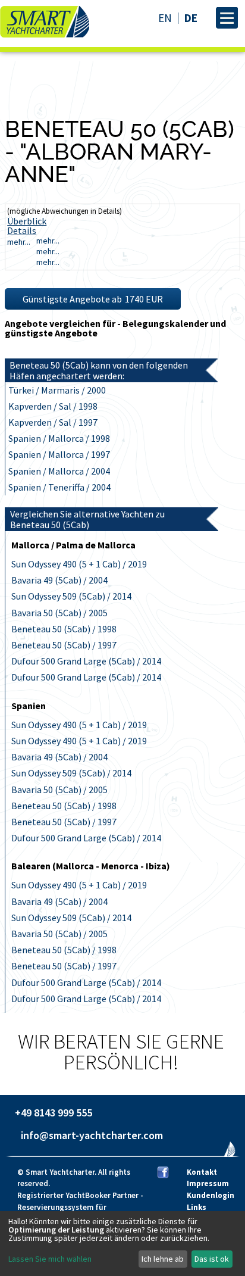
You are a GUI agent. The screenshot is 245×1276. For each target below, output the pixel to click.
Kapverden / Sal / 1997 (53, 422)
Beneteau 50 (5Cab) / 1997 (64, 645)
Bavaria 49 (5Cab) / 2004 (59, 580)
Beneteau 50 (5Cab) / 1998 (64, 629)
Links (196, 1207)
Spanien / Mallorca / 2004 (59, 471)
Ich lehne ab (163, 1258)
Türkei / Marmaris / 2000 (57, 390)
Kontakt (202, 1172)
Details (21, 230)
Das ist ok (211, 1258)
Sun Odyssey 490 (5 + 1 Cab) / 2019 (79, 564)
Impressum (208, 1183)
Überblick (26, 221)
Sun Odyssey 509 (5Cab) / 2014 (71, 596)
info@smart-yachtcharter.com (92, 1135)
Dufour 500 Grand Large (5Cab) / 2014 (86, 661)
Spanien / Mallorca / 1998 (59, 438)
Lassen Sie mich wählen (50, 1259)
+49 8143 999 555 (53, 1112)
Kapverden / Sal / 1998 (53, 406)
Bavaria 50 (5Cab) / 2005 (59, 613)
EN (165, 18)
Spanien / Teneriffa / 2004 (59, 487)
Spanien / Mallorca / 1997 (59, 454)
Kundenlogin (210, 1195)
